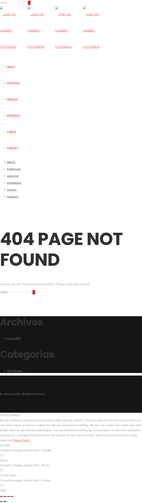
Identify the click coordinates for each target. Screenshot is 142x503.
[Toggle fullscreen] (8, 496)
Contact (13, 147)
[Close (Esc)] (1, 496)
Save (3, 490)
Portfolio (13, 82)
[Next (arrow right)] (4, 501)
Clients (11, 131)
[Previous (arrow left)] (1, 501)
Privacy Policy (21, 440)
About (11, 66)
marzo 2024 (14, 338)
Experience (13, 115)
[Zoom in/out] (11, 496)
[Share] (4, 496)
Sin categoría (15, 370)
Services (12, 99)
